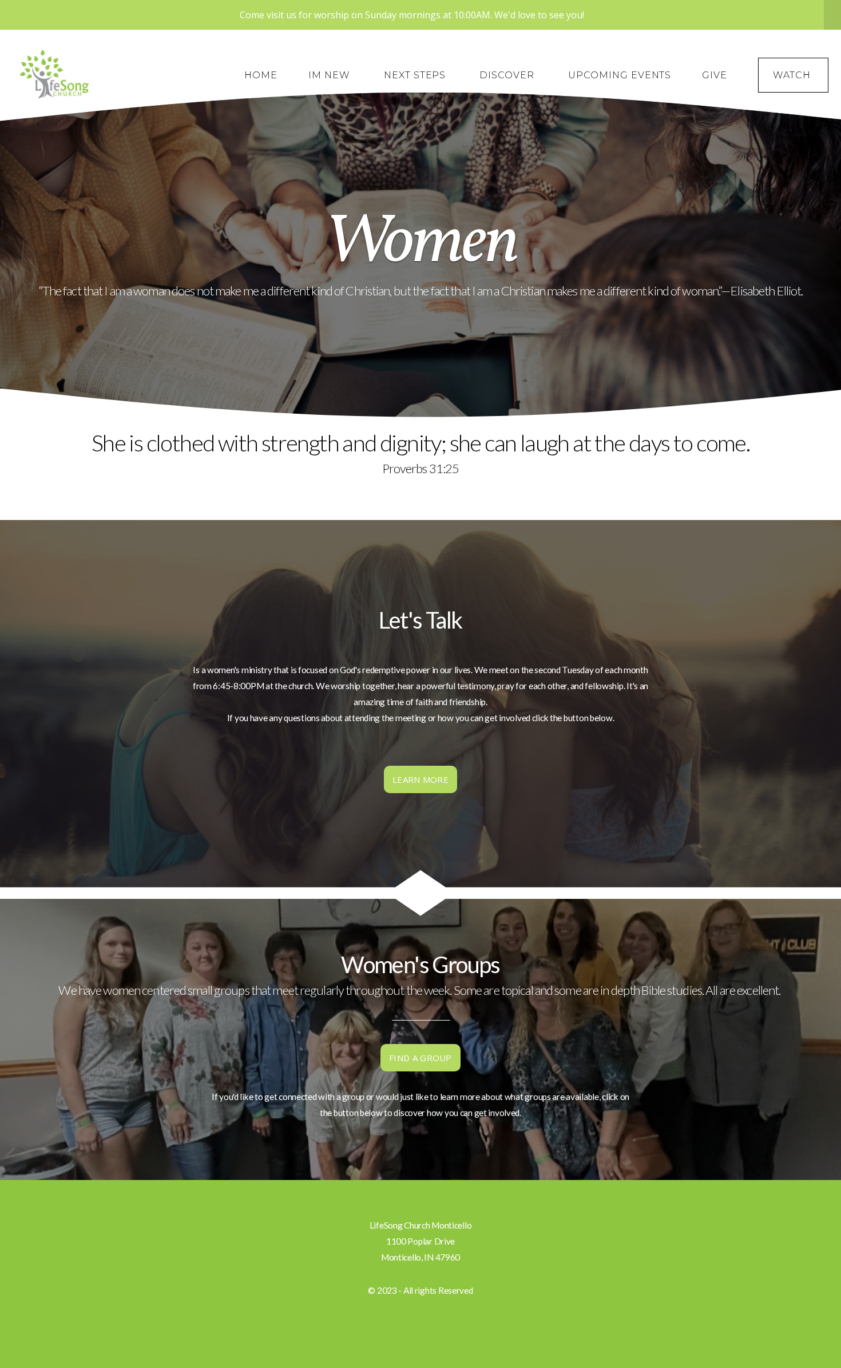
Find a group (420, 1057)
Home (260, 75)
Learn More (420, 779)
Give (714, 75)
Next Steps (416, 75)
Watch (793, 75)
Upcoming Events (619, 75)
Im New (330, 75)
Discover (508, 75)
